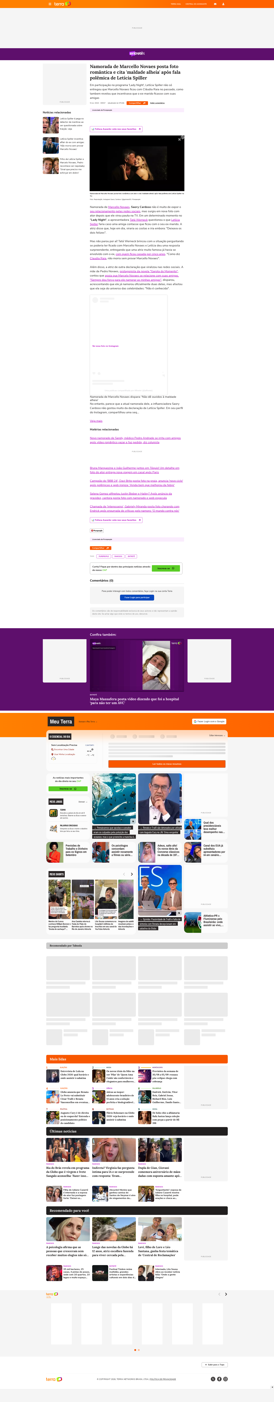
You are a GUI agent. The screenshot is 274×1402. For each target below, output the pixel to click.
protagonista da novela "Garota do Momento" (149, 271)
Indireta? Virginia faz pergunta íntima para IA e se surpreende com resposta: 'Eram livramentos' (113, 1172)
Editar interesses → (217, 735)
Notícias (110, 1109)
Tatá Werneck (139, 220)
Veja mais (96, 421)
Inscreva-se (66, 788)
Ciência (109, 1088)
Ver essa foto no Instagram (105, 346)
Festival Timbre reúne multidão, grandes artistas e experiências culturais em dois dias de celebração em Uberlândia (122, 1273)
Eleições (63, 1067)
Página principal (63, 4)
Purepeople (104, 556)
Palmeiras (156, 1088)
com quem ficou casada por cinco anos (140, 254)
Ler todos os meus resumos (167, 764)
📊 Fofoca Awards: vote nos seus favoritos (113, 129)
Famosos (118, 556)
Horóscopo (157, 1067)
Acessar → (83, 801)
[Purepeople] (96, 531)
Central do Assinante (196, 4)
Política (63, 1109)
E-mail (215, 4)
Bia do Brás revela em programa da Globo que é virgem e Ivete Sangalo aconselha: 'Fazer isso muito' (67, 1172)
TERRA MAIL (176, 4)
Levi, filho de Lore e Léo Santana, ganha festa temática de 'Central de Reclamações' (158, 1251)
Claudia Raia (98, 258)
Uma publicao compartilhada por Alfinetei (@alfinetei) (129, 390)
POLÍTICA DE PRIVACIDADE (163, 1379)
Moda (108, 1067)
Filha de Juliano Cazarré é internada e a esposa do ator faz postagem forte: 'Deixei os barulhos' (75, 1194)
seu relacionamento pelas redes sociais (115, 211)
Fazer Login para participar (137, 597)
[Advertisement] (206, 1194)
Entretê (131, 556)
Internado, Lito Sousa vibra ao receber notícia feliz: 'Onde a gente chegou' (167, 1273)
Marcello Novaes (119, 207)
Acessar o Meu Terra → (88, 721)
